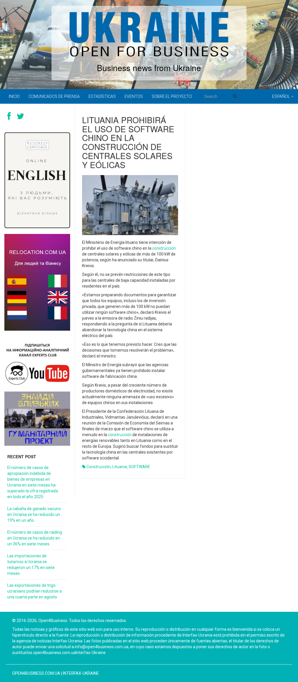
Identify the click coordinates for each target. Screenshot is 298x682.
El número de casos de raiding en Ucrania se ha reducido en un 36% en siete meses (34, 538)
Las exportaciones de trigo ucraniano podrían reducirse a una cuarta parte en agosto (34, 591)
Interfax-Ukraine (81, 673)
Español (281, 96)
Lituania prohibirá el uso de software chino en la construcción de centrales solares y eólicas (128, 142)
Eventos (134, 96)
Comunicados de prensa (54, 96)
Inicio (14, 96)
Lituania (119, 466)
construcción (164, 248)
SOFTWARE (139, 466)
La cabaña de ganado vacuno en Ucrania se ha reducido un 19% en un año (34, 514)
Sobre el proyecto (172, 96)
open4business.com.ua (36, 673)
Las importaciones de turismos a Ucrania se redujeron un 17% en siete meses (31, 565)
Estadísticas (102, 96)
